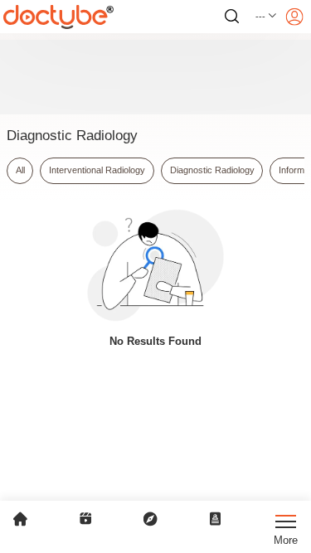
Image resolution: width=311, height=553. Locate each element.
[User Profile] (294, 16)
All (20, 170)
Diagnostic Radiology (212, 170)
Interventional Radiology (97, 170)
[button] (266, 16)
